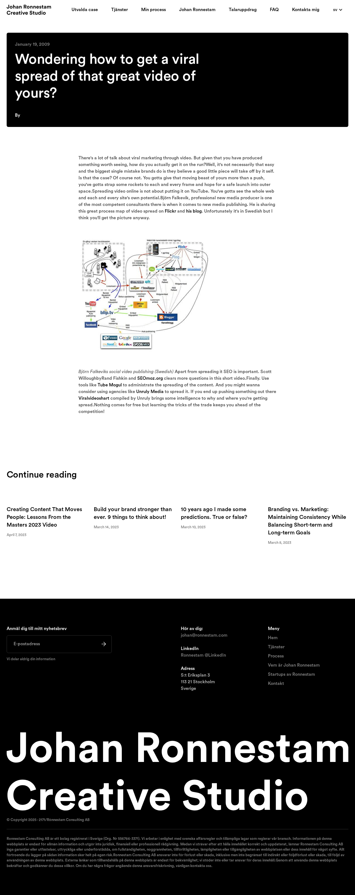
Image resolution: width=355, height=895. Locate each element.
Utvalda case (85, 9)
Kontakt (276, 683)
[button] (338, 10)
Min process (153, 9)
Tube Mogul (110, 385)
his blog (194, 211)
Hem (273, 638)
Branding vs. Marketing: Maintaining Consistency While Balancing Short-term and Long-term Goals (307, 521)
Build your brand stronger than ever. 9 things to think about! (133, 513)
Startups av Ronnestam (291, 674)
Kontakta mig (305, 9)
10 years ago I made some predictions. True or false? (214, 513)
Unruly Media (150, 391)
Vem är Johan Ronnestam (294, 665)
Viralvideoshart (93, 398)
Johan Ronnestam (197, 9)
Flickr (170, 211)
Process (276, 656)
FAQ (274, 9)
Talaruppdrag (243, 9)
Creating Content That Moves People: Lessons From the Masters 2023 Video (44, 517)
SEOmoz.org (150, 378)
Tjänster (119, 9)
